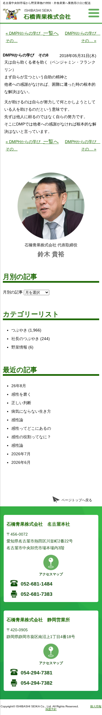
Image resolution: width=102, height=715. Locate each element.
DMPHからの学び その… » (80, 37)
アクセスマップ (51, 574)
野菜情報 (19, 347)
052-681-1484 (36, 584)
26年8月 (18, 385)
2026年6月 (21, 462)
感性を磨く (21, 394)
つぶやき (19, 330)
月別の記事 (13, 292)
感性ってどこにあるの (31, 428)
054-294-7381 (36, 673)
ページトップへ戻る (76, 500)
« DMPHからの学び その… (24, 37)
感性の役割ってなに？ (31, 437)
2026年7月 (21, 454)
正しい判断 (21, 403)
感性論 (17, 420)
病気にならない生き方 (31, 411)
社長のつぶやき (25, 338)
